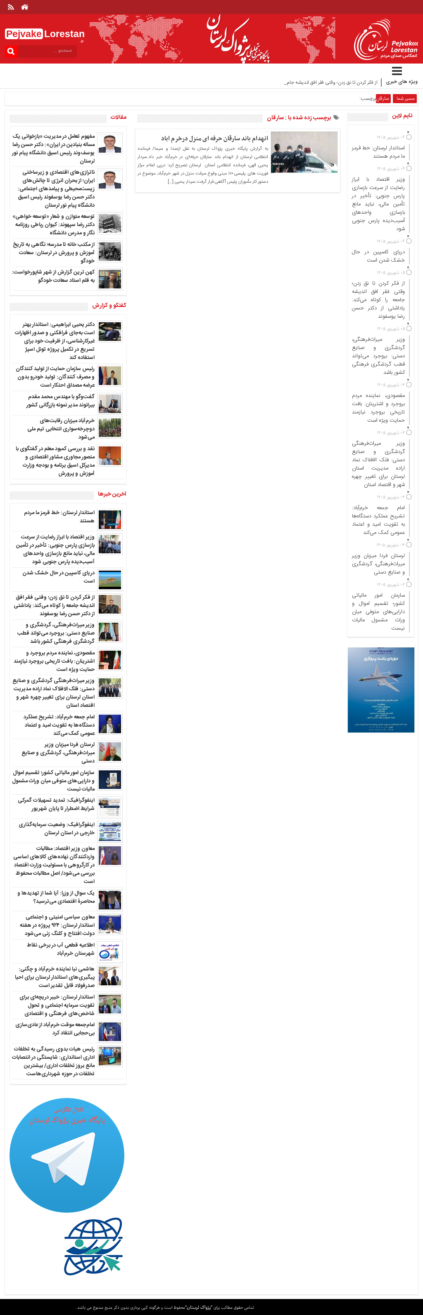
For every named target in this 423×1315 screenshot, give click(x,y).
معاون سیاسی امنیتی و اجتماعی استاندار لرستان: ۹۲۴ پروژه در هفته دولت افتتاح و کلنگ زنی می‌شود (57, 925)
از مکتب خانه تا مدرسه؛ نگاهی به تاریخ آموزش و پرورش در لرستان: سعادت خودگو (54, 253)
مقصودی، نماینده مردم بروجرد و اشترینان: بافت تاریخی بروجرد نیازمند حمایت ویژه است (54, 661)
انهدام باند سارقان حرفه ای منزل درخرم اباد (214, 138)
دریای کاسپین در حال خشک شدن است (58, 577)
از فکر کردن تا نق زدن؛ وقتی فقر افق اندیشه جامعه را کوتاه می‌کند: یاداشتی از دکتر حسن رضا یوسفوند (54, 606)
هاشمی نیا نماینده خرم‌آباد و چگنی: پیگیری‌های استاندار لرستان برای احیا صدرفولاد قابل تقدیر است (55, 977)
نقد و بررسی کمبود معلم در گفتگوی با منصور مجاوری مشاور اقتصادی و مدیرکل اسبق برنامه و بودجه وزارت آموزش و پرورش (55, 461)
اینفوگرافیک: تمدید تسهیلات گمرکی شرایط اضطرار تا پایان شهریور (56, 804)
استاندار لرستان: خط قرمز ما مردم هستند (59, 517)
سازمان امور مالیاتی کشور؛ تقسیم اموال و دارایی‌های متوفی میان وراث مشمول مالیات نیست (53, 781)
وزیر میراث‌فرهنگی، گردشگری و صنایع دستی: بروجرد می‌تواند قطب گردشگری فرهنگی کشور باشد (56, 633)
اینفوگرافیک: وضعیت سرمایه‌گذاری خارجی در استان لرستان (57, 829)
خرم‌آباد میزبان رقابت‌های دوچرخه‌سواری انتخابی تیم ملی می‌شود (61, 429)
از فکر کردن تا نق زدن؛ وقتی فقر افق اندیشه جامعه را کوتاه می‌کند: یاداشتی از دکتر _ (298, 82)
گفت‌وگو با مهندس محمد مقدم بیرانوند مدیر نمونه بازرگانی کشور (60, 401)
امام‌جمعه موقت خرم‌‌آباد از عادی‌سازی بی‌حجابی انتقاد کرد (55, 1029)
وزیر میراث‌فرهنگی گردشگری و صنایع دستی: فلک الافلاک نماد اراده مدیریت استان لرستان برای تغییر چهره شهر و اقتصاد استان (53, 693)
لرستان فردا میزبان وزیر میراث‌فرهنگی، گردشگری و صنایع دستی (58, 753)
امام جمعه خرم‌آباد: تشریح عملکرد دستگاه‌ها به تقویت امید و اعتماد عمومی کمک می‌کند (59, 725)
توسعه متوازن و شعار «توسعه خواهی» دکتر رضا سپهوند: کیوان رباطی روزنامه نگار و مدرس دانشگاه (53, 225)
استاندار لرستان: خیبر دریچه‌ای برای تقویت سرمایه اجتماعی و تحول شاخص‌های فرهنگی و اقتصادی (57, 1005)
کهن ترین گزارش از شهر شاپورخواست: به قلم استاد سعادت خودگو (53, 276)
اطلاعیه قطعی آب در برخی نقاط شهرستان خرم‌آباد (61, 949)
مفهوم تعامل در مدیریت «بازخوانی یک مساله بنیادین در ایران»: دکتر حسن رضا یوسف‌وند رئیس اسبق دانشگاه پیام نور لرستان (53, 149)
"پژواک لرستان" (198, 1307)
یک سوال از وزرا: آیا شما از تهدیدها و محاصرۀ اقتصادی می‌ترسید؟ (56, 897)
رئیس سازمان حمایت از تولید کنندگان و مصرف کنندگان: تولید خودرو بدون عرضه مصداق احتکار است (55, 377)
